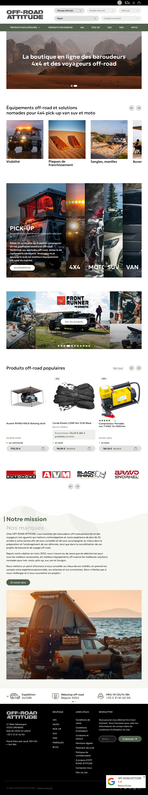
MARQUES (58, 742)
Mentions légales (84, 743)
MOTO (56, 724)
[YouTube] (134, 788)
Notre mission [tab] (26, 519)
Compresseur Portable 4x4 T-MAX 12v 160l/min (112, 425)
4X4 (55, 719)
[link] (139, 2)
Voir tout (118, 368)
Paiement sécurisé (85, 747)
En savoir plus (22, 267)
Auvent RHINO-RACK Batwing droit (26, 423)
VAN (55, 738)
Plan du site (82, 772)
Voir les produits (74, 321)
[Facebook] (121, 788)
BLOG (56, 747)
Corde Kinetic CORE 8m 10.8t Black (72, 423)
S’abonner (128, 738)
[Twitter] (125, 788)
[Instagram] (139, 788)
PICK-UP (57, 728)
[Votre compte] (133, 2)
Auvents (139, 162)
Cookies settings (45, 788)
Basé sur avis (124, 785)
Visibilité (13, 162)
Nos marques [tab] (25, 527)
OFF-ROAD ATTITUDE (129, 778)
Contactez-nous (84, 767)
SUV (55, 733)
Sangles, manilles (104, 162)
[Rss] (130, 788)
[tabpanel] (74, 605)
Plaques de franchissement (61, 163)
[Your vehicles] (127, 2)
